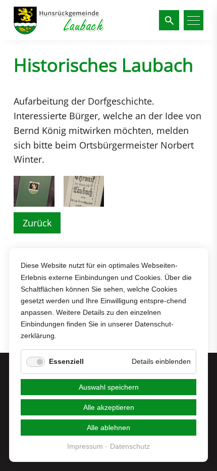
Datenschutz (130, 446)
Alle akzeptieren (108, 407)
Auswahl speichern (109, 387)
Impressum (85, 446)
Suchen (169, 20)
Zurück (37, 223)
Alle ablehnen (108, 427)
